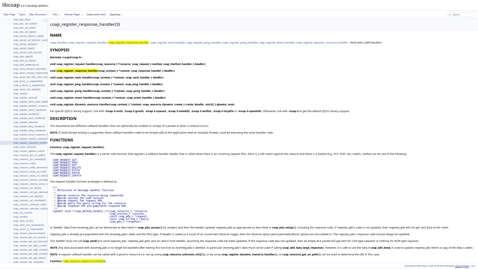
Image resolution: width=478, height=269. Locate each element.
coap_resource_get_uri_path (300, 254)
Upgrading (114, 14)
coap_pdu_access (148, 227)
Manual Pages (72, 14)
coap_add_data (379, 247)
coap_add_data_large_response (302, 247)
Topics (22, 14)
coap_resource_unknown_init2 (181, 254)
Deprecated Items (96, 14)
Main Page (9, 14)
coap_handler (58, 42)
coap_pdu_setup (282, 227)
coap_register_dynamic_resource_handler (322, 42)
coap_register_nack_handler (167, 42)
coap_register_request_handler (87, 42)
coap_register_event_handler (276, 42)
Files (55, 14)
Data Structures (37, 14)
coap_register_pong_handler (239, 42)
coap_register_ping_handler (203, 42)
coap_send (89, 241)
